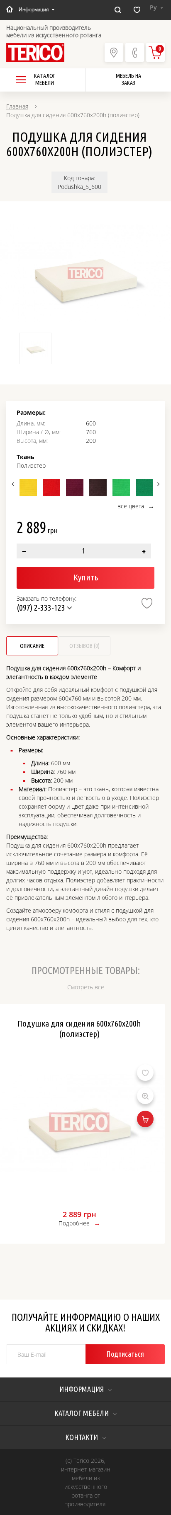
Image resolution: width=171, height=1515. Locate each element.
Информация (34, 9)
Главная (17, 106)
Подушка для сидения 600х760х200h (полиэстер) (79, 1028)
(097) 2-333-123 (42, 607)
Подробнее (74, 1223)
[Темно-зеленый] (144, 487)
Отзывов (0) (84, 646)
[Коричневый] (98, 487)
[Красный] (51, 487)
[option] (85, 273)
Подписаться (125, 1354)
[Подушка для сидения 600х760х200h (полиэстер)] (85, 273)
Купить (85, 577)
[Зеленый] (121, 487)
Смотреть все (85, 987)
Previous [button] (13, 484)
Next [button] (157, 484)
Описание (32, 646)
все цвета (131, 506)
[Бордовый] (74, 487)
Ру (154, 7)
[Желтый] (28, 487)
